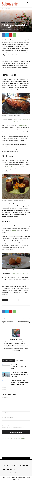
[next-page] (5, 388)
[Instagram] (16, 353)
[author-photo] (16, 337)
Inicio (2, 9)
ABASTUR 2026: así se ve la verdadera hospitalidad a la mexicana (19, 374)
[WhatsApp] (14, 35)
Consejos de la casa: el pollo (24, 322)
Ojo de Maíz (10, 167)
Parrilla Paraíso (23, 125)
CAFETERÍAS (10, 22)
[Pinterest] (10, 35)
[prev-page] (3, 388)
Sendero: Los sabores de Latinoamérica (8, 322)
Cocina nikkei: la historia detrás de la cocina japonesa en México (20, 366)
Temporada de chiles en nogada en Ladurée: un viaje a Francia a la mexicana (20, 382)
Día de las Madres (13, 300)
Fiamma (21, 300)
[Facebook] (3, 35)
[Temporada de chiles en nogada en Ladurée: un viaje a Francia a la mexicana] (6, 382)
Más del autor (19, 360)
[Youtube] (20, 453)
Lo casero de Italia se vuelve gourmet (19, 273)
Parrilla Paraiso (13, 301)
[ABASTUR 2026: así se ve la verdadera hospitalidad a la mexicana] (6, 374)
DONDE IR (16, 22)
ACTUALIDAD (8, 9)
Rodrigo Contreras (7, 29)
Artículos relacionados (8, 360)
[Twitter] (7, 35)
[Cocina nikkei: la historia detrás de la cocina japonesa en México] (6, 367)
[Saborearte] (10, 4)
